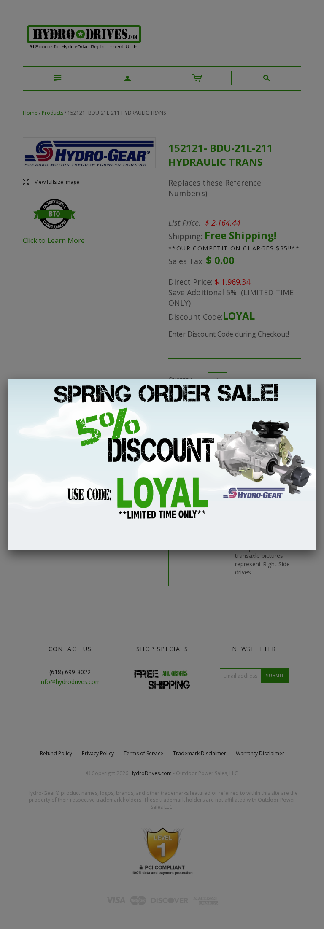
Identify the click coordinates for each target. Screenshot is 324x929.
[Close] (315, 378)
